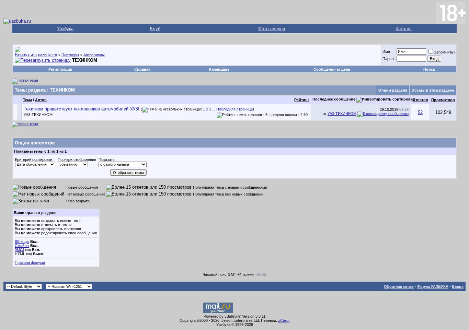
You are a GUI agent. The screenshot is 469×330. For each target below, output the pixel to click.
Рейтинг (301, 100)
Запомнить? (444, 52)
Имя (386, 51)
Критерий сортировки (33, 159)
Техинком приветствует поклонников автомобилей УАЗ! (81, 108)
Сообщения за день (332, 69)
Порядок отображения (77, 159)
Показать (107, 159)
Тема (27, 100)
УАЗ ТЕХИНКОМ (38, 115)
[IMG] (19, 250)
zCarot (283, 320)
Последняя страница (234, 109)
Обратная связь (399, 286)
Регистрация (60, 69)
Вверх (458, 286)
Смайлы (22, 246)
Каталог (404, 28)
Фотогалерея (271, 28)
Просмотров (443, 100)
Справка (142, 69)
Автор (41, 100)
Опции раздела (392, 90)
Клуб (155, 28)
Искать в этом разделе (433, 90)
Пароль (389, 59)
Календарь (219, 69)
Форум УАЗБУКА (432, 286)
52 (420, 112)
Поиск (429, 69)
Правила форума (30, 262)
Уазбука (65, 28)
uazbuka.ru (47, 55)
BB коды (22, 241)
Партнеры (70, 55)
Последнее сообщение (333, 99)
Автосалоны (94, 55)
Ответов (420, 100)
